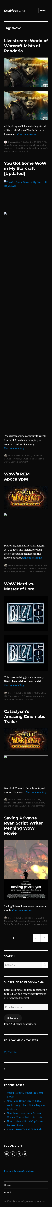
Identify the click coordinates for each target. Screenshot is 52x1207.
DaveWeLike (14, 142)
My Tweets (10, 1052)
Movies (37, 918)
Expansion (9, 806)
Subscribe (12, 1018)
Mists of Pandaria (23, 148)
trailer (17, 806)
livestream (9, 148)
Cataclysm (42, 568)
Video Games (10, 145)
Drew (10, 456)
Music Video (41, 565)
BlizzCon (28, 696)
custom (16, 459)
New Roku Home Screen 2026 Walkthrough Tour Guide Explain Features (26, 1105)
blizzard (30, 803)
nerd (6, 699)
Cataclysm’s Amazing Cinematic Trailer (24, 716)
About (7, 1192)
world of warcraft (39, 148)
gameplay (41, 145)
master (40, 696)
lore (34, 696)
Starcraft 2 (39, 459)
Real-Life (16, 568)
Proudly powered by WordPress (32, 1201)
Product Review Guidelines (19, 1171)
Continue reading (27, 134)
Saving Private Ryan (13, 924)
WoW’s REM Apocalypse (17, 477)
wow (6, 151)
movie (40, 921)
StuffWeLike (15, 11)
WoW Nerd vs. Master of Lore (19, 586)
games (24, 459)
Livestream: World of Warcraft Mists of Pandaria (26, 45)
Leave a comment (19, 151)
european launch (27, 145)
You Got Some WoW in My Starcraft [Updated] (25, 168)
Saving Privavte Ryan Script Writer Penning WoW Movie (23, 826)
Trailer (7, 803)
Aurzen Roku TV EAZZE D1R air (24, 1129)
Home (7, 1185)
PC (45, 142)
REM (18, 571)
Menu (43, 10)
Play (10, 568)
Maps (31, 459)
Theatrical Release (12, 921)
